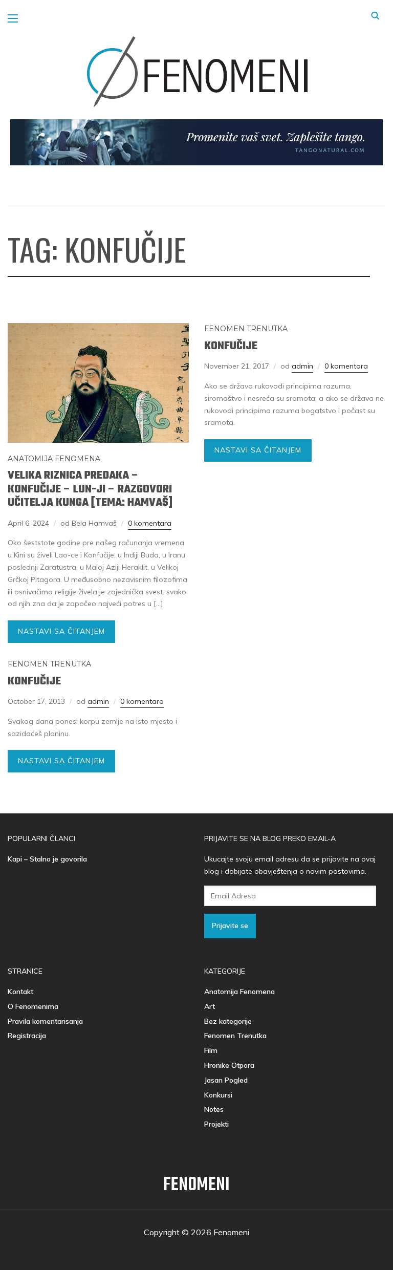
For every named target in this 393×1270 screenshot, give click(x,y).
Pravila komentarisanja (45, 1021)
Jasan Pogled (226, 1080)
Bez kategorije (228, 1021)
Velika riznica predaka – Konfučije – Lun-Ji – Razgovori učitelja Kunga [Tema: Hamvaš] (90, 489)
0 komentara (149, 523)
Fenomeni (196, 1185)
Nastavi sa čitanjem (61, 631)
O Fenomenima (33, 1006)
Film (210, 1050)
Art (209, 1006)
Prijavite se (230, 925)
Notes (214, 1109)
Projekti (216, 1124)
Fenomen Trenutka (246, 328)
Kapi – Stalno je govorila (47, 859)
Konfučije (230, 346)
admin (302, 366)
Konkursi (218, 1095)
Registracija (27, 1035)
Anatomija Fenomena (54, 458)
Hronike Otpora (229, 1065)
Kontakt (20, 991)
